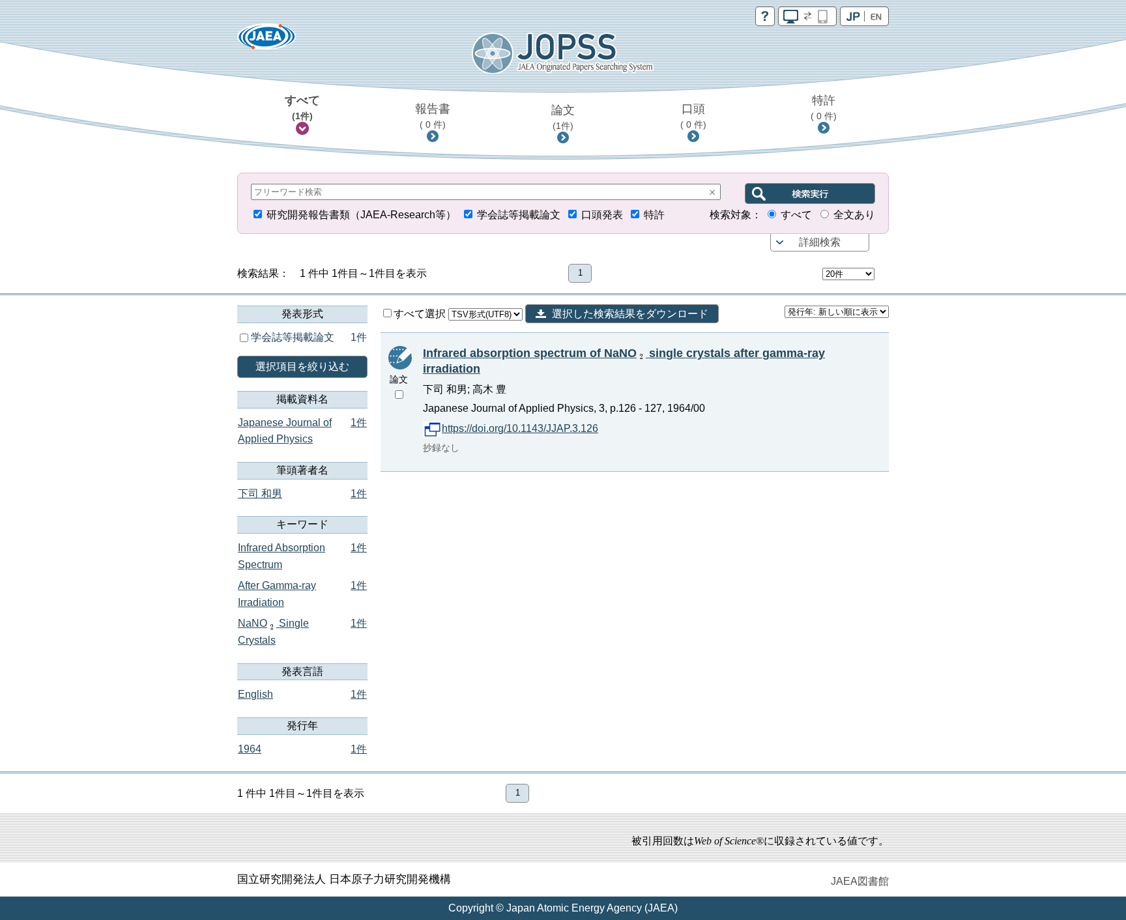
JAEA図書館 (860, 881)
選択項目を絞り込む (302, 366)
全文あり (854, 214)
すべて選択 (421, 313)
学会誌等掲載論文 (518, 214)
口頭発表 (602, 214)
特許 (824, 107)
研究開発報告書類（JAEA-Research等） (361, 214)
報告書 (432, 116)
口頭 (693, 116)
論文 (563, 117)
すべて (302, 107)
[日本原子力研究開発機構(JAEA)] (266, 40)
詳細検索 (820, 242)
